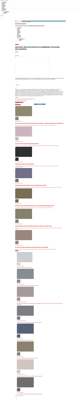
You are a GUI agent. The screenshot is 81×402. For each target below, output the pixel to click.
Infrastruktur (4, 5)
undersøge (49, 93)
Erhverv (18, 29)
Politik (3, 7)
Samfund (3, 8)
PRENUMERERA (40, 104)
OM (2, 10)
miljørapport (23, 90)
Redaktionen (5, 12)
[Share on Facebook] (40, 80)
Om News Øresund (6, 11)
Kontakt (5, 13)
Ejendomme (3, 3)
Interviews (3, 6)
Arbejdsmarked (4, 2)
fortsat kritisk (52, 89)
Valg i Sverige (4, 9)
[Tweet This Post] (40, 81)
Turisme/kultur (19, 35)
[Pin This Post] (40, 82)
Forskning (3, 4)
